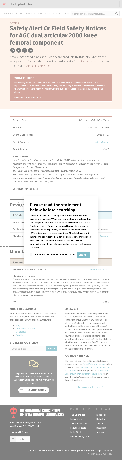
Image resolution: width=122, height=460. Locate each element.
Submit (83, 254)
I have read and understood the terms (54, 254)
